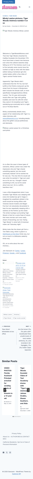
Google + (13, 253)
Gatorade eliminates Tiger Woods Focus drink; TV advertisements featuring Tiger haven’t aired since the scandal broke (8, 299)
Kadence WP (16, 474)
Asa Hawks (7, 26)
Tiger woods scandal (19, 318)
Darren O (8, 401)
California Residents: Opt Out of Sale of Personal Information (16, 443)
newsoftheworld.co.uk (10, 118)
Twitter (17, 251)
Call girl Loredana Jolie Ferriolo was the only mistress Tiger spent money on (21, 273)
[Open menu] (29, 7)
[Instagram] (10, 452)
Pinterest (6, 253)
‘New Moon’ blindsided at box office (8, 330)
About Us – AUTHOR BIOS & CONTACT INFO (16, 438)
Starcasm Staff (24, 408)
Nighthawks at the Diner (11, 234)
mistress (16, 314)
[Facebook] (3, 452)
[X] (6, 452)
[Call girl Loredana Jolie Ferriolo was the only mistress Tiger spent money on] (21, 265)
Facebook (22, 253)
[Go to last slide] (4, 390)
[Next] (28, 390)
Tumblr (22, 251)
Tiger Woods (13, 16)
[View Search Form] (19, 7)
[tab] (13, 416)
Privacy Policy (8, 2)
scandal (5, 16)
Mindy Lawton (7, 314)
